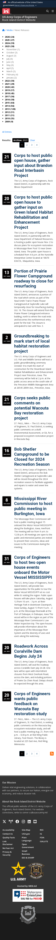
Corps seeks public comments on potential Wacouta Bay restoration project (32, 407)
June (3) (10, 62)
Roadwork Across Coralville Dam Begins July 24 (31, 651)
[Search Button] (46, 11)
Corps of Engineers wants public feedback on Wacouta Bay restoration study (32, 703)
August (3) (11, 55)
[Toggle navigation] (51, 11)
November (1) (13, 49)
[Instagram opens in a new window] (23, 821)
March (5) (11, 71)
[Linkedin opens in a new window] (29, 821)
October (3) (11, 52)
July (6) (9, 58)
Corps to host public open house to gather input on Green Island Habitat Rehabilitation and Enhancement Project (33, 212)
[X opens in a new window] (4, 821)
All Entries (7, 131)
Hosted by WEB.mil (27, 886)
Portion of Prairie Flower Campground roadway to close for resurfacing (33, 279)
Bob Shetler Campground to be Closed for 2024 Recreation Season (32, 457)
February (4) (12, 74)
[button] (25, 5)
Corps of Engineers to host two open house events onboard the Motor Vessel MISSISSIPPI (33, 567)
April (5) (10, 68)
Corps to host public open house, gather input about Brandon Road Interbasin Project (33, 165)
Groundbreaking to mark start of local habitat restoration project (32, 344)
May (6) (10, 65)
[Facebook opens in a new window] (17, 821)
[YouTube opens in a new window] (35, 821)
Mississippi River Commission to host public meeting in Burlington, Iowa (33, 506)
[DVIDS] (11, 821)
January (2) (11, 77)
